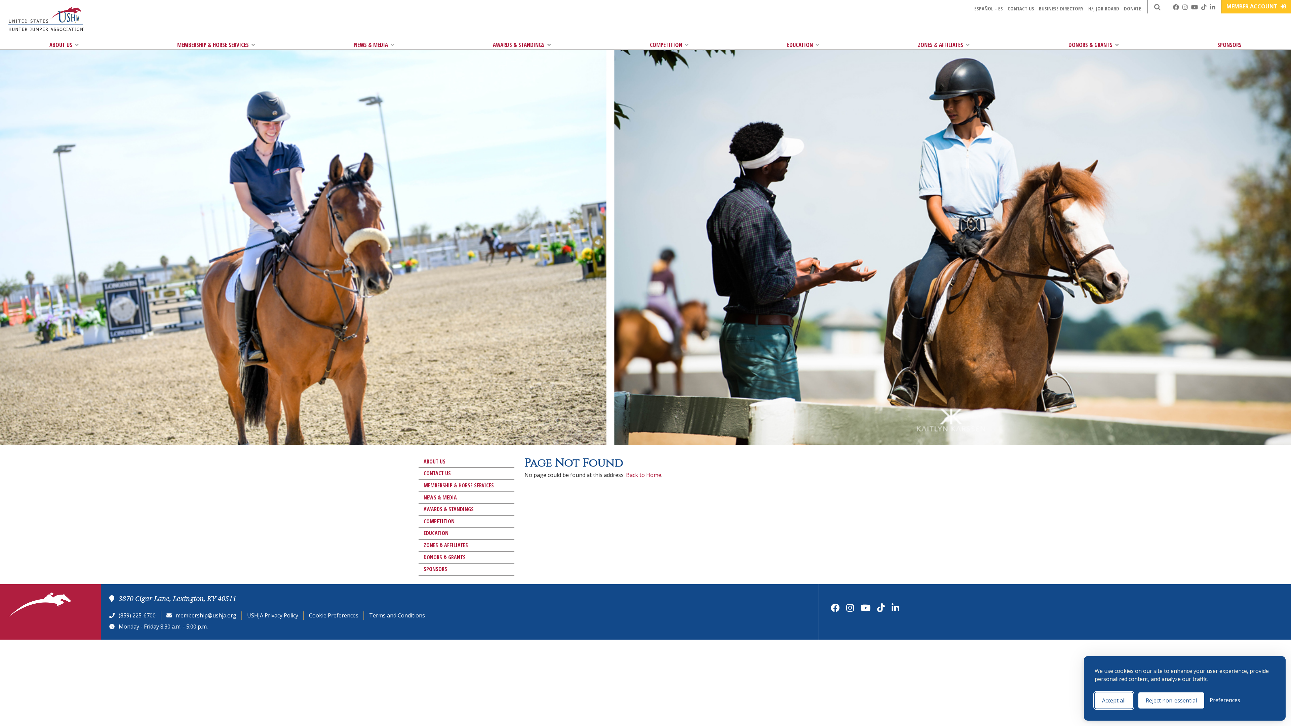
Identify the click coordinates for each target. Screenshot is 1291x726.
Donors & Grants (1090, 45)
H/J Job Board (1103, 8)
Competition (666, 45)
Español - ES (988, 8)
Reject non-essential (1171, 700)
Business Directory (1061, 8)
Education (800, 45)
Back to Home (643, 475)
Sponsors (1229, 45)
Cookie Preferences (333, 615)
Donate (1132, 8)
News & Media (371, 45)
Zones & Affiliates (940, 45)
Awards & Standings (519, 45)
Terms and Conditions (397, 615)
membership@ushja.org (206, 615)
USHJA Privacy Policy (272, 615)
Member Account (1252, 6)
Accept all (1114, 700)
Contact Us (1021, 8)
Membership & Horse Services (213, 45)
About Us (60, 45)
